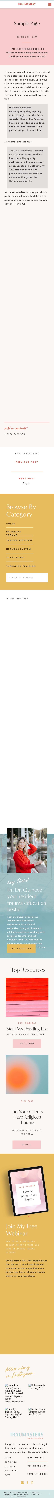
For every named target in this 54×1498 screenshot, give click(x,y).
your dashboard (20, 196)
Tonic (26, 1494)
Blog (25, 483)
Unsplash (21, 1496)
